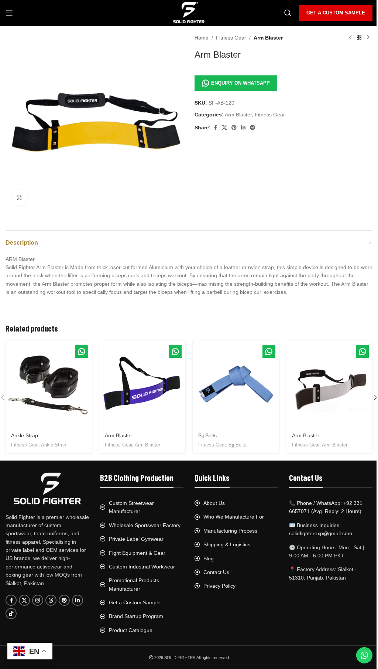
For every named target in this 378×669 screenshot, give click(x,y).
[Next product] (368, 37)
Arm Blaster (268, 38)
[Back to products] (359, 37)
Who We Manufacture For (233, 517)
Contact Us (216, 572)
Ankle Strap (24, 435)
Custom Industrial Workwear (142, 567)
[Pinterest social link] (234, 128)
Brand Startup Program (136, 616)
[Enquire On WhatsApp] (81, 351)
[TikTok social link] (11, 613)
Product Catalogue (130, 630)
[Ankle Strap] (49, 384)
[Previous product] (350, 37)
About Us (214, 503)
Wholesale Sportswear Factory (145, 525)
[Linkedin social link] (243, 128)
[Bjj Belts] (236, 384)
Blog (208, 558)
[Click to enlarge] (19, 197)
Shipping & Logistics (226, 544)
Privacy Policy (219, 586)
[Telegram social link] (252, 128)
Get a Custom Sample (135, 602)
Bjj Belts (207, 435)
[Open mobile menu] (9, 13)
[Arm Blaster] (142, 384)
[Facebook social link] (215, 128)
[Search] (288, 13)
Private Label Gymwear (136, 539)
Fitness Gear (231, 38)
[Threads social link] (50, 600)
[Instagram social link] (37, 600)
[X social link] (224, 128)
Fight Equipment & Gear (137, 553)
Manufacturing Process (230, 531)
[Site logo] (189, 13)
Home (202, 38)
